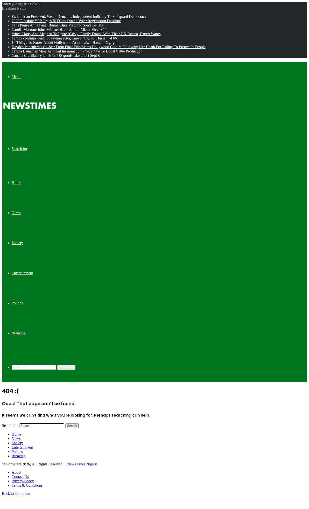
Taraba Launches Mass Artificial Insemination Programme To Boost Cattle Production (77, 51)
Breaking (19, 333)
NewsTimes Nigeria (82, 464)
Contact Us (20, 477)
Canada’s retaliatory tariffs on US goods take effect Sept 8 (56, 55)
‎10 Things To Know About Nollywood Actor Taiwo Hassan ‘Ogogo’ (65, 42)
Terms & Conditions (27, 485)
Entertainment (22, 273)
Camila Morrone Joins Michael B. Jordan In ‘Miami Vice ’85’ (59, 29)
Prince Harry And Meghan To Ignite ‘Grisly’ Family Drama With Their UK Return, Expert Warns (86, 34)
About (16, 472)
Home (16, 183)
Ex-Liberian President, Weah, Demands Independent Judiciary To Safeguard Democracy (79, 16)
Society (17, 243)
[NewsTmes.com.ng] (29, 115)
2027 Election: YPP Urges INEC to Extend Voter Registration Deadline (66, 21)
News (16, 213)
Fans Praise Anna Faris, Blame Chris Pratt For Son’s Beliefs (57, 25)
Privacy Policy (23, 481)
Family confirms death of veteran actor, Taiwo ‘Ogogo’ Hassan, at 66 (64, 38)
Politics (17, 303)
